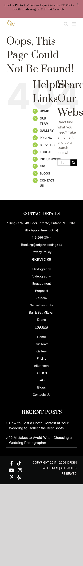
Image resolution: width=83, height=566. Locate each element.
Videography (41, 276)
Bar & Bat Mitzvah (41, 312)
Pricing (41, 358)
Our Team (42, 344)
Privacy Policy (42, 252)
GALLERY (47, 130)
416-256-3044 (41, 237)
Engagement (41, 283)
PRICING (46, 137)
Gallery (41, 351)
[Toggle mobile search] (66, 24)
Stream (41, 298)
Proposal (41, 291)
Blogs (41, 387)
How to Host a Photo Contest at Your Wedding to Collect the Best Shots (39, 425)
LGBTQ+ (46, 152)
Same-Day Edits (41, 305)
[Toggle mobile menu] (74, 24)
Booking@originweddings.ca (41, 244)
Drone (41, 319)
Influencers (41, 365)
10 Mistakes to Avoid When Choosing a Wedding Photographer (40, 440)
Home (41, 337)
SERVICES (47, 145)
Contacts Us (41, 394)
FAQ (43, 166)
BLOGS (45, 173)
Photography (41, 269)
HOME (44, 111)
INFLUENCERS (50, 159)
